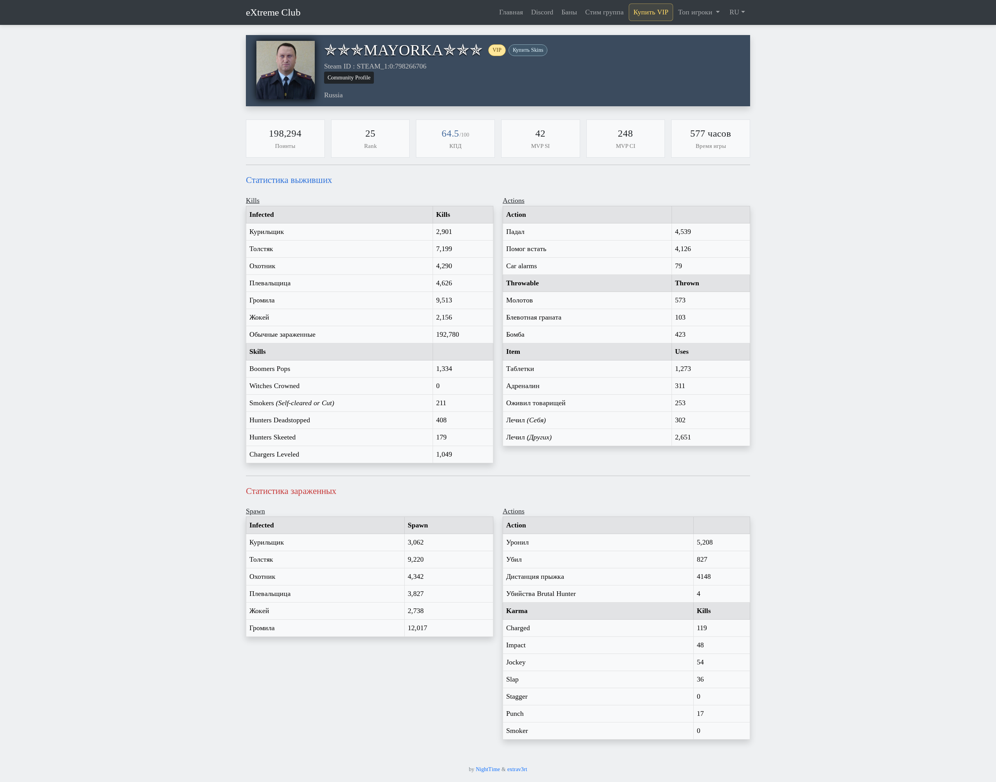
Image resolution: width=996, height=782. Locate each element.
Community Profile (349, 78)
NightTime (488, 769)
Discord (542, 12)
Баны (569, 12)
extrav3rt (517, 769)
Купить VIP (650, 12)
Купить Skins (528, 50)
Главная (511, 12)
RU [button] (734, 12)
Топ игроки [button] (696, 12)
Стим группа (604, 12)
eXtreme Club (273, 12)
